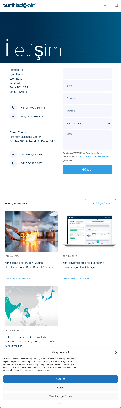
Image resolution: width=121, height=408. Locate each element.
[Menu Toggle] (96, 5)
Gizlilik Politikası (85, 156)
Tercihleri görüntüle (60, 396)
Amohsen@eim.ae (31, 154)
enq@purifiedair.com (32, 116)
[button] (116, 352)
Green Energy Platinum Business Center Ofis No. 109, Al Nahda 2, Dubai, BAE (32, 136)
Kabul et (60, 378)
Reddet (60, 387)
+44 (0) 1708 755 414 (32, 108)
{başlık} (59, 403)
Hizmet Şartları (104, 156)
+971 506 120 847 (31, 163)
